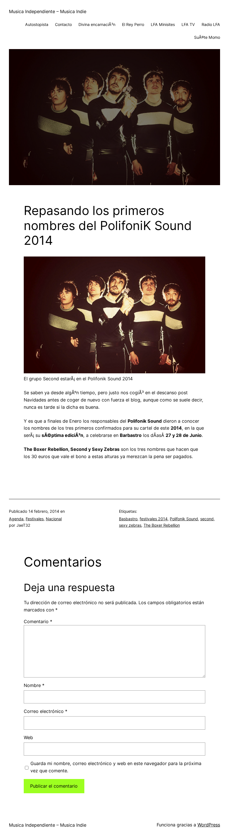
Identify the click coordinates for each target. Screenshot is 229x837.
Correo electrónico (45, 711)
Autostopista (36, 24)
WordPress (208, 825)
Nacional (54, 518)
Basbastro (128, 518)
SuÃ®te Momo (207, 37)
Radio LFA (211, 24)
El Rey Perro (133, 24)
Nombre (34, 685)
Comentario (38, 621)
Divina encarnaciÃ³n (96, 24)
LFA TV (188, 24)
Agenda (16, 518)
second (207, 518)
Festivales (35, 518)
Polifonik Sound (184, 518)
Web (28, 737)
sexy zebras (130, 525)
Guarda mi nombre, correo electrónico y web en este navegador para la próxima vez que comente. (115, 767)
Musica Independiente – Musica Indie (47, 11)
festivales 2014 (154, 518)
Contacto (63, 24)
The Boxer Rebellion (162, 525)
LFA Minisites (163, 24)
